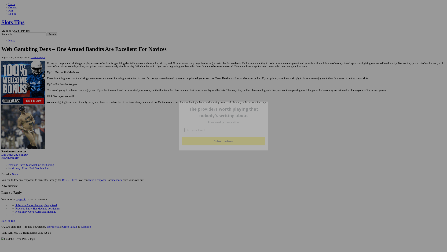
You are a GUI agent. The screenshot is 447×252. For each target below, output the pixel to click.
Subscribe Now (223, 141)
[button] (223, 112)
